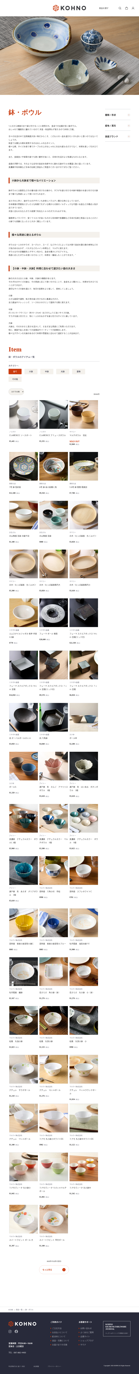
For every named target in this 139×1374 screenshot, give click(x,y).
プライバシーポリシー (54, 1366)
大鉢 (63, 371)
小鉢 (31, 371)
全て (15, 371)
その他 (15, 379)
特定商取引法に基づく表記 (17, 1366)
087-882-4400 (20, 1353)
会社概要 (36, 1366)
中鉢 (47, 371)
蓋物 (78, 371)
